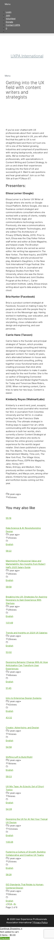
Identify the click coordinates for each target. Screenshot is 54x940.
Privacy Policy (40, 922)
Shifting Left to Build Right (19, 757)
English (9, 544)
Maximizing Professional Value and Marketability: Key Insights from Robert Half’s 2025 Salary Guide (25, 564)
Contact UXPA (13, 25)
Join (8, 15)
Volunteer (11, 18)
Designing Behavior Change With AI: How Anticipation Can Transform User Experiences (27, 665)
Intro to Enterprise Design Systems (23, 698)
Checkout (5, 938)
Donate (9, 22)
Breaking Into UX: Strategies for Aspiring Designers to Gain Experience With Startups (26, 600)
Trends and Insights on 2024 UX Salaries (26, 632)
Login (8, 12)
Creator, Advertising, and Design (22, 727)
